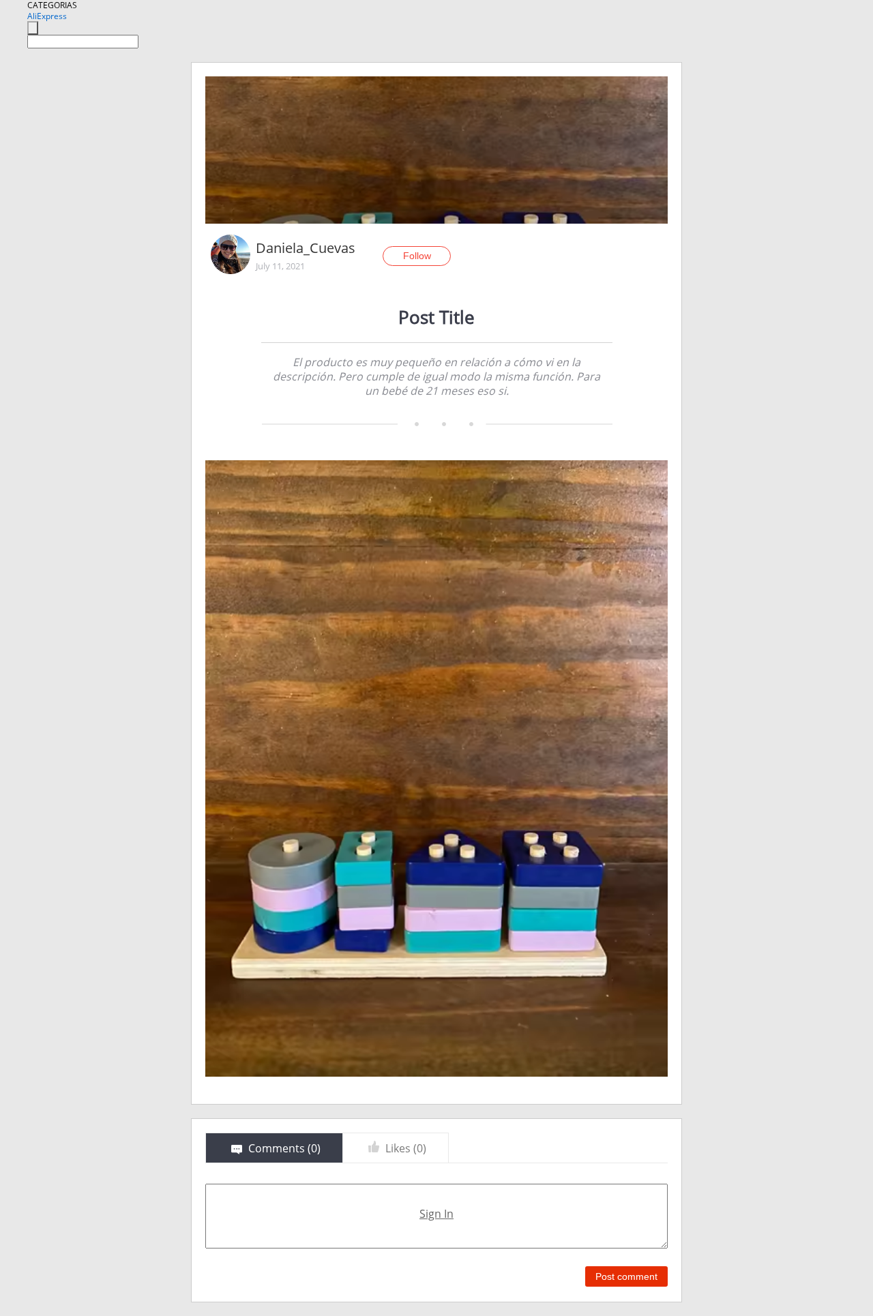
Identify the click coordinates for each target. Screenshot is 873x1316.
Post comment (626, 1276)
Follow (417, 255)
